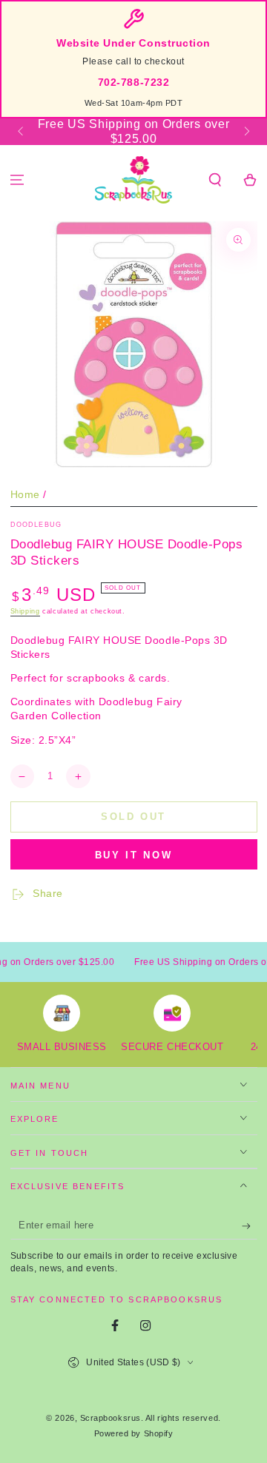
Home (25, 494)
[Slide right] (245, 131)
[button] (214, 180)
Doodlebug (36, 524)
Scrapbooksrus (110, 1417)
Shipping (25, 611)
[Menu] (17, 180)
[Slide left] (21, 131)
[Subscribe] (249, 1226)
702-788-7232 (133, 82)
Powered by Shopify (134, 1433)
